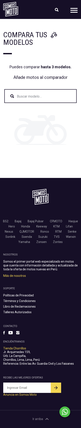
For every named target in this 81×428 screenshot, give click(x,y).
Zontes (58, 242)
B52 (5, 221)
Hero (11, 226)
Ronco (44, 231)
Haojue (73, 221)
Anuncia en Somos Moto (20, 394)
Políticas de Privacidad (18, 295)
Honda (25, 226)
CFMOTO (56, 221)
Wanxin (71, 236)
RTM (58, 231)
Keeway (41, 226)
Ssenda (27, 236)
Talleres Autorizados (17, 312)
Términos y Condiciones (19, 301)
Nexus (9, 231)
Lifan (69, 226)
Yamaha (24, 242)
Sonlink (10, 236)
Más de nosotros (14, 275)
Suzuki (43, 236)
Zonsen (41, 242)
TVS (57, 236)
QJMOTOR (26, 231)
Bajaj (18, 221)
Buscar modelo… (29, 96)
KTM (56, 226)
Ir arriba (38, 419)
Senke (72, 231)
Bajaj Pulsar (36, 221)
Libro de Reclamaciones (19, 306)
